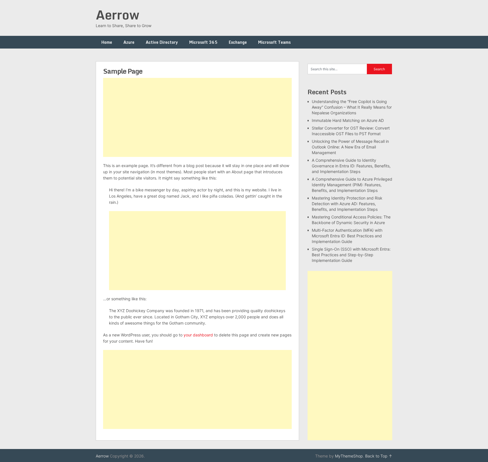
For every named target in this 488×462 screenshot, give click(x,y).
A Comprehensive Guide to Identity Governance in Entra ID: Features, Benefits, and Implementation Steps (351, 166)
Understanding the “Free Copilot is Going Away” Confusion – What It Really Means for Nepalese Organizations (352, 107)
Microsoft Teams (274, 42)
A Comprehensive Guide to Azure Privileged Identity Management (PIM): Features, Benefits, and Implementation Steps (352, 185)
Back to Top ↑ (378, 456)
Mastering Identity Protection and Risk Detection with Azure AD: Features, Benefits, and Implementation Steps (347, 204)
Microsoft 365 (203, 42)
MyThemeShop (349, 456)
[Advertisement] (197, 117)
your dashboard (198, 334)
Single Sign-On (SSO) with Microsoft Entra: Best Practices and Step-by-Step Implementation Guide (351, 255)
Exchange (238, 42)
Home (106, 42)
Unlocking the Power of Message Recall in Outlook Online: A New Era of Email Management (350, 147)
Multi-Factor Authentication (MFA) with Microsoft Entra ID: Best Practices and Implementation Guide (347, 236)
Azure (128, 42)
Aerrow (117, 15)
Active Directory (162, 42)
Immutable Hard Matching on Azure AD (348, 120)
